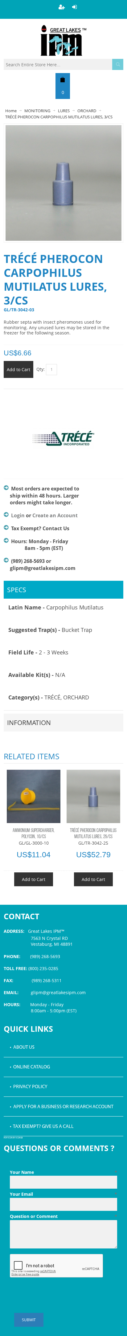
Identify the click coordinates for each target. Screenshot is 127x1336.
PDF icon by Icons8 (13, 1138)
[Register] (61, 7)
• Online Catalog (30, 1067)
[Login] (74, 7)
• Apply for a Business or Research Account (61, 1106)
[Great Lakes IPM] (63, 40)
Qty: (40, 369)
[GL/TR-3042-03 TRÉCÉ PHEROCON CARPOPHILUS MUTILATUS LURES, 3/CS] (63, 128)
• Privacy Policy (28, 1086)
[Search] (117, 64)
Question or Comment (63, 1216)
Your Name (63, 1172)
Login (18, 515)
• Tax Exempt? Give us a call (42, 1126)
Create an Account (55, 515)
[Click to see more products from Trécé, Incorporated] (63, 442)
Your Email (63, 1194)
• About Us (22, 1047)
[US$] (63, 79)
